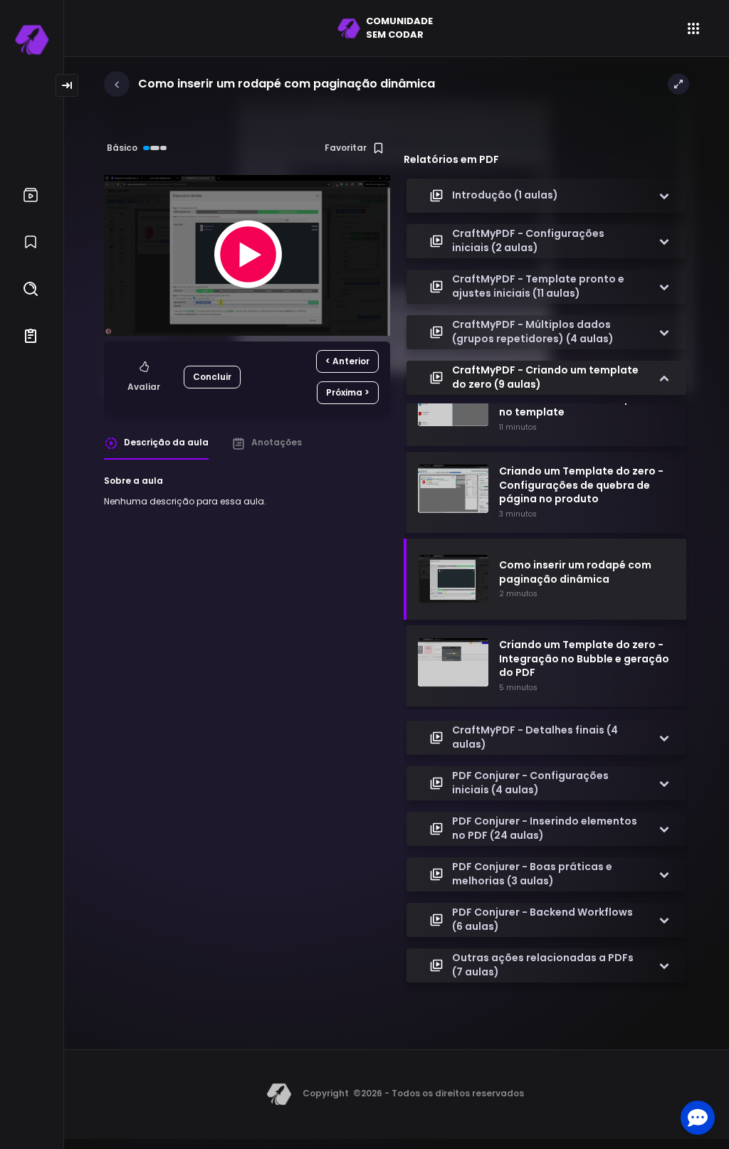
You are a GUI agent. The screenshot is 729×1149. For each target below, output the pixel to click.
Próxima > (347, 392)
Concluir (212, 377)
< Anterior (347, 361)
